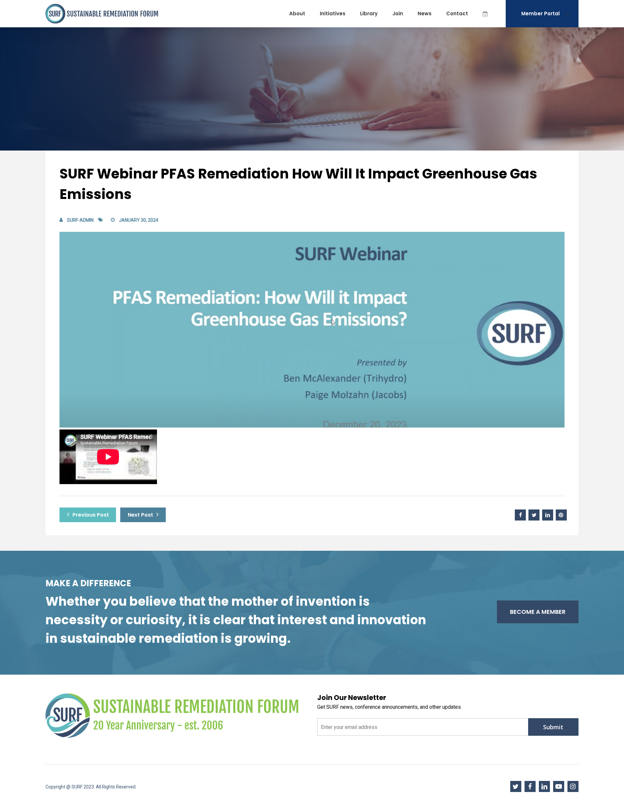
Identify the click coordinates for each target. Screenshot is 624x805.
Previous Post (90, 515)
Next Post (140, 515)
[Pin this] (561, 515)
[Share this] (520, 515)
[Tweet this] (534, 515)
